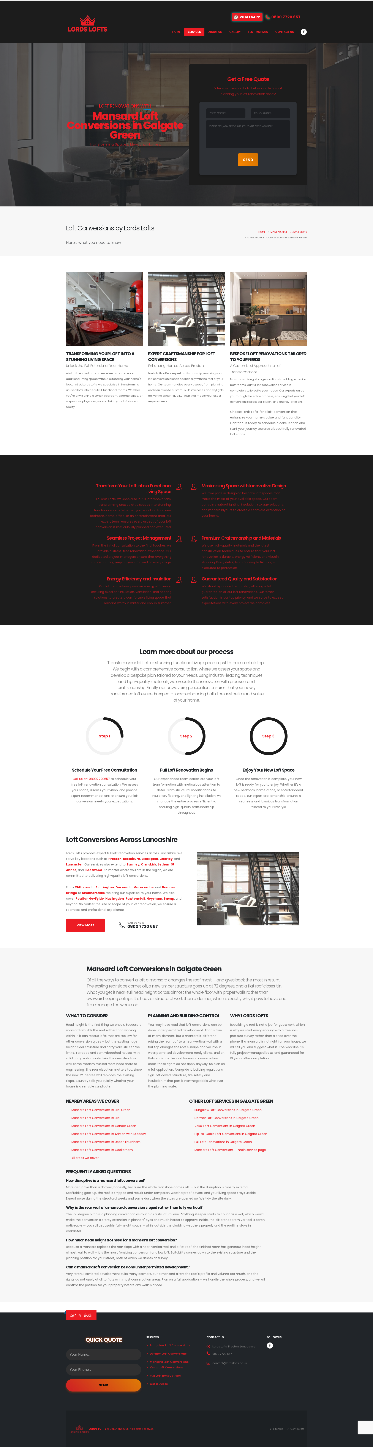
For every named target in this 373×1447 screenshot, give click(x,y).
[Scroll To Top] (365, 1442)
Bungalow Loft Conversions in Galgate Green (228, 1110)
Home (176, 32)
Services (194, 32)
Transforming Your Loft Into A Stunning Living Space (100, 357)
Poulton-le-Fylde (90, 898)
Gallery (235, 32)
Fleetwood (93, 870)
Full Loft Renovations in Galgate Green (223, 1142)
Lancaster (74, 864)
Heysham (154, 898)
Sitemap (277, 1429)
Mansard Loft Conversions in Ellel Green (100, 1110)
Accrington (104, 887)
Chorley (166, 859)
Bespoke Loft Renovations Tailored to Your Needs (268, 357)
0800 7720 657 (142, 926)
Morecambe (143, 887)
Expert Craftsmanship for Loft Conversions (181, 357)
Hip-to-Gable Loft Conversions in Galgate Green (230, 1134)
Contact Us (284, 32)
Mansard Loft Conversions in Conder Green (103, 1126)
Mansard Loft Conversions (288, 232)
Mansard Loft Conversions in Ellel (95, 1118)
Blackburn (131, 859)
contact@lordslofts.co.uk (229, 1363)
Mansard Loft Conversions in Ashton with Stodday (108, 1134)
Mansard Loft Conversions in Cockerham (102, 1150)
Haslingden (114, 898)
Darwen (121, 887)
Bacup (169, 898)
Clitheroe (82, 887)
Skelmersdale (93, 893)
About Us (215, 32)
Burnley (132, 864)
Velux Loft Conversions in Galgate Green (224, 1126)
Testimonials (258, 32)
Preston (115, 859)
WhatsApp (250, 16)
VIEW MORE (85, 925)
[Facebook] (304, 32)
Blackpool (150, 859)
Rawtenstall (135, 898)
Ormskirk (148, 864)
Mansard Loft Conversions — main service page (230, 1150)
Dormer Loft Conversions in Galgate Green (226, 1118)
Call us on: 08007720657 (91, 779)
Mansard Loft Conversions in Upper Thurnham (106, 1142)
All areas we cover (85, 1158)
